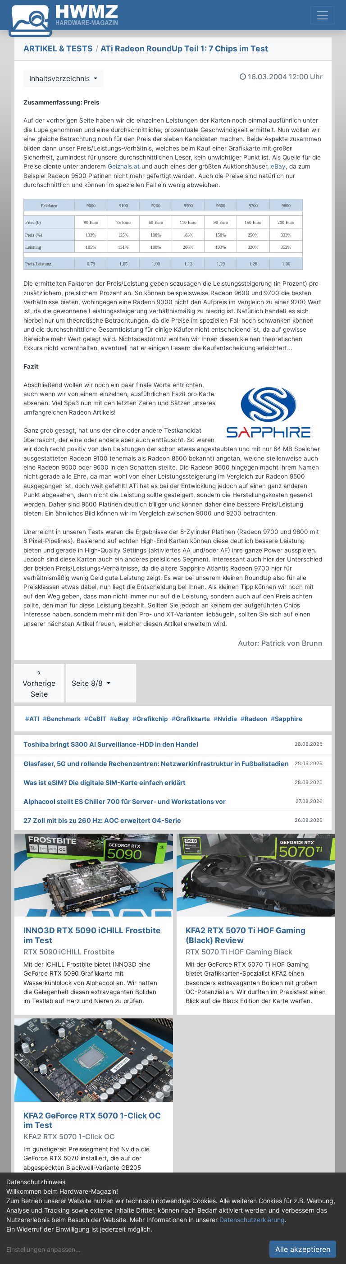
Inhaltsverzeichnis (60, 78)
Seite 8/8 (88, 683)
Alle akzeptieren (302, 1249)
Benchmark (62, 718)
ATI (32, 718)
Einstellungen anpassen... (43, 1249)
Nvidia (225, 718)
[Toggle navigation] (322, 15)
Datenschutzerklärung (252, 1219)
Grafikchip (150, 718)
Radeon (254, 718)
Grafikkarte (191, 718)
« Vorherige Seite (39, 683)
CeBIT (95, 718)
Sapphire (286, 718)
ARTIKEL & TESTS (58, 48)
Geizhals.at (124, 166)
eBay (278, 166)
